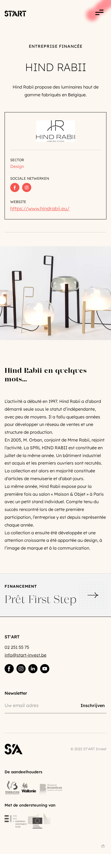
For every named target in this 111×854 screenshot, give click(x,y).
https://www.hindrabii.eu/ (40, 208)
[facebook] (9, 668)
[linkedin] (32, 668)
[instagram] (21, 668)
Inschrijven (93, 705)
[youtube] (44, 668)
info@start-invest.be (25, 655)
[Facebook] (14, 187)
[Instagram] (26, 187)
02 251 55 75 (17, 647)
